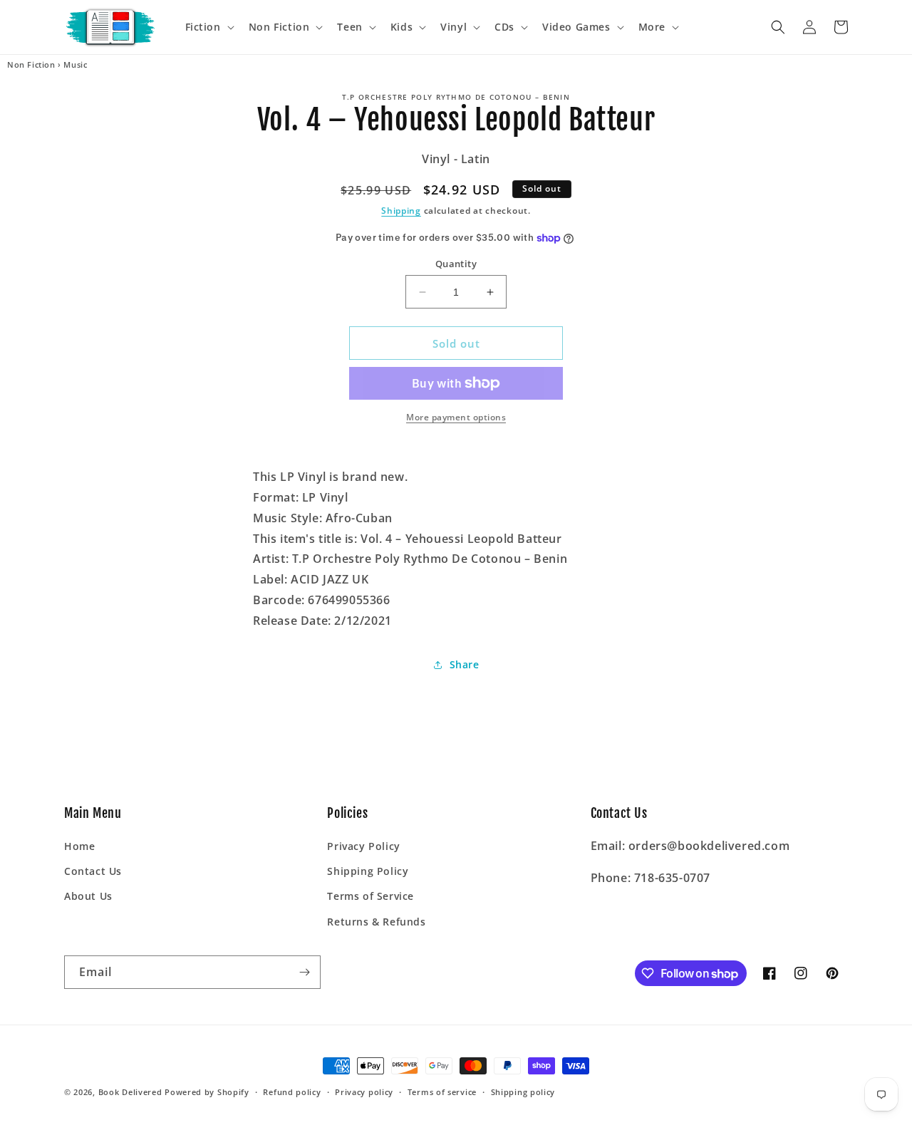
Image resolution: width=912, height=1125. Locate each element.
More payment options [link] (456, 417)
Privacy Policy (363, 846)
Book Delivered (130, 1092)
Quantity (456, 263)
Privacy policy (364, 1092)
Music (75, 65)
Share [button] (465, 664)
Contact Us (93, 871)
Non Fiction (31, 65)
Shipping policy (523, 1092)
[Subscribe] (304, 972)
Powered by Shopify (207, 1092)
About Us (88, 896)
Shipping (401, 210)
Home (79, 846)
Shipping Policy (367, 871)
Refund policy (292, 1092)
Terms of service (442, 1092)
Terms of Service (370, 896)
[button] (208, 27)
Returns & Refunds (376, 921)
